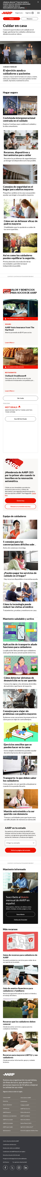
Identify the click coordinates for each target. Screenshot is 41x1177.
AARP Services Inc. (25, 1108)
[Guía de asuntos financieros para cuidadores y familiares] (20, 975)
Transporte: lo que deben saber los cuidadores (19, 779)
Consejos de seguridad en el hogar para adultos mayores (18, 188)
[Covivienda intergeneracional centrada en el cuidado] (20, 105)
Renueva (29, 19)
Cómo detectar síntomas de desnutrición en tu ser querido (20, 679)
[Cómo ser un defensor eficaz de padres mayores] (21, 208)
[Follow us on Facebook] (5, 1167)
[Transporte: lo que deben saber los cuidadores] (20, 765)
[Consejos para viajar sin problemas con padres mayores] (20, 698)
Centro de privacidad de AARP (11, 1141)
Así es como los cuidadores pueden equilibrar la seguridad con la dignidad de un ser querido (19, 259)
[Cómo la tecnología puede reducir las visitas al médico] (20, 591)
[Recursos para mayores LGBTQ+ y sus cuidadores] (20, 1041)
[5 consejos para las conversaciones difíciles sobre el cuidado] (20, 529)
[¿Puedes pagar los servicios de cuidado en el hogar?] (21, 560)
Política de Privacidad (20, 919)
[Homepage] (7, 12)
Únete (11, 19)
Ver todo (20, 398)
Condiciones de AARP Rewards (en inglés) (14, 1151)
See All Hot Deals (20, 419)
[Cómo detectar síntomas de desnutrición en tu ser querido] (21, 665)
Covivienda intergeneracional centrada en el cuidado (19, 119)
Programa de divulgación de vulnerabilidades (15, 1158)
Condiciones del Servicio (9, 1144)
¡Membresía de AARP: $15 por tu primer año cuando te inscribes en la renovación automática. (20, 476)
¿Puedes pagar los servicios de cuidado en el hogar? (20, 574)
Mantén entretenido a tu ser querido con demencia (19, 812)
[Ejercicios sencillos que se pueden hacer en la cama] (21, 732)
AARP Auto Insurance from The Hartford (19, 328)
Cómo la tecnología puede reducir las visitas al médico (18, 605)
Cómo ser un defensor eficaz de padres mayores (21, 222)
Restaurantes (10, 372)
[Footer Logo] (20, 1074)
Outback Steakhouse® (15, 376)
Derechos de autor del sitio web (11, 1155)
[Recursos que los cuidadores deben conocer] (20, 1008)
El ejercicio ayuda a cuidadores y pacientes (16, 72)
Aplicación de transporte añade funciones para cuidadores (20, 646)
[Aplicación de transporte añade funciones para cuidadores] (20, 632)
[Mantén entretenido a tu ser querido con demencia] (21, 798)
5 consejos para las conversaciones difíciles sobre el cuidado (19, 544)
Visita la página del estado (20, 850)
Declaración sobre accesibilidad (11, 1148)
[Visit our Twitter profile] (12, 1167)
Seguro (8, 324)
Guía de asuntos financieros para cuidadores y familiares (18, 989)
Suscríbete (20, 914)
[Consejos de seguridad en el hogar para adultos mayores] (20, 174)
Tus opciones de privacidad (20, 1162)
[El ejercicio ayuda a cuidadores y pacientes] (20, 52)
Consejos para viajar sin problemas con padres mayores (19, 712)
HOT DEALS (11, 407)
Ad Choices (6, 1162)
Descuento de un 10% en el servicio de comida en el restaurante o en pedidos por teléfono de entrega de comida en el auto (19, 379)
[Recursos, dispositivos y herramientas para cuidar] (21, 140)
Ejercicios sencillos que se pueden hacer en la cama (18, 746)
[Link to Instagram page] (19, 1167)
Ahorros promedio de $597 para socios (18, 332)
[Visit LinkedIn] (25, 1167)
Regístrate (19, 13)
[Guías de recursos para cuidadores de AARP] (20, 941)
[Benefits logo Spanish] (7, 293)
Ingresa (28, 13)
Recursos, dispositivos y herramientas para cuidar (17, 153)
